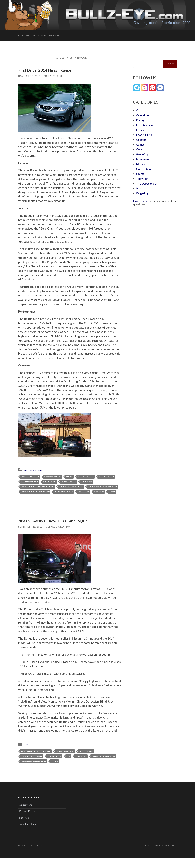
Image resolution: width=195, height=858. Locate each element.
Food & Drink (144, 134)
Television (142, 178)
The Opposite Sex (146, 183)
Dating (140, 120)
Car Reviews (30, 470)
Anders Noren (161, 845)
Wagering (142, 193)
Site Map (24, 817)
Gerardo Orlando (58, 526)
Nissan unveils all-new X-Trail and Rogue (53, 521)
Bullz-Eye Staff (54, 76)
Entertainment (145, 125)
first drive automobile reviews (37, 487)
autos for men (106, 477)
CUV (68, 756)
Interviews (142, 159)
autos (69, 477)
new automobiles (63, 492)
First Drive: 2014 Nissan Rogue (44, 70)
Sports (140, 173)
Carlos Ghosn (86, 751)
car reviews (49, 482)
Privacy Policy (27, 811)
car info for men (29, 482)
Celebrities (142, 115)
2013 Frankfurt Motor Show (36, 751)
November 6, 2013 (29, 76)
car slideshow (68, 482)
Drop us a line (141, 201)
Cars (39, 470)
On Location (143, 169)
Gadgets (141, 139)
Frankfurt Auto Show (103, 756)
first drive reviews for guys (102, 487)
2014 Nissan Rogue (30, 477)
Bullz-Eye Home (28, 824)
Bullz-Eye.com (26, 35)
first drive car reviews (71, 487)
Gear (139, 149)
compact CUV (54, 756)
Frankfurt (81, 756)
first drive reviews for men (35, 492)
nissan (112, 492)
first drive (86, 482)
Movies (140, 164)
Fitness (140, 130)
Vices (139, 188)
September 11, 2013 (30, 526)
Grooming (142, 154)
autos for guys (86, 477)
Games (140, 144)
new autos (83, 492)
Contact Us (25, 804)
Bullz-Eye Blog (50, 35)
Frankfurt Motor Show (33, 761)
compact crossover (32, 756)
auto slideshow (52, 477)
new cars (99, 492)
